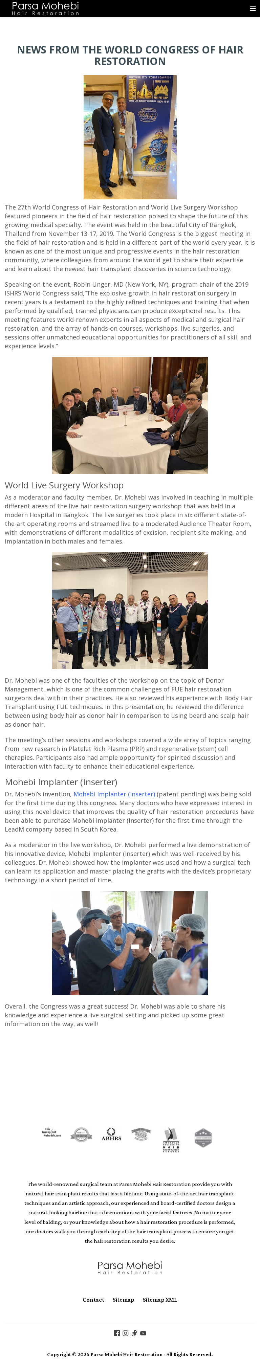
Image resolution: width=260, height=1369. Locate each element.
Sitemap (123, 1299)
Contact (93, 1299)
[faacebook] (117, 1333)
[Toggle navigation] (253, 8)
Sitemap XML (160, 1299)
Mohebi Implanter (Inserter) (114, 794)
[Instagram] (126, 1333)
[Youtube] (143, 1333)
